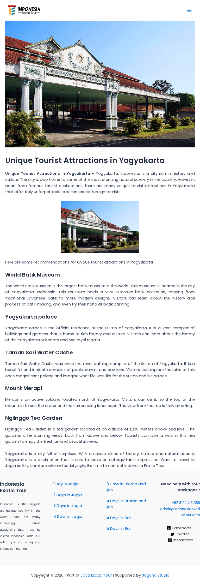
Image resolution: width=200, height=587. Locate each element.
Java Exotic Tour (96, 575)
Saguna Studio (156, 575)
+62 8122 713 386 (185, 502)
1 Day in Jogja (66, 484)
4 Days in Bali (119, 517)
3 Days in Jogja (67, 505)
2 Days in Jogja (67, 495)
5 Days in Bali (119, 528)
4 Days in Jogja (67, 516)
